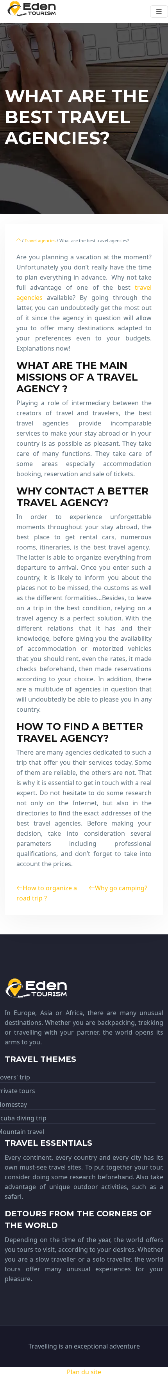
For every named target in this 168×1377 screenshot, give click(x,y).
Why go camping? (121, 888)
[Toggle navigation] (159, 11)
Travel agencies (40, 240)
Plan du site (84, 1372)
